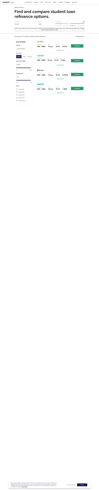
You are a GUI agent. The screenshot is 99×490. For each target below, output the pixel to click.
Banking (61, 2)
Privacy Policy (25, 486)
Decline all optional (71, 484)
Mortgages (67, 2)
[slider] (70, 23)
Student (55, 2)
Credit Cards (48, 2)
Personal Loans (28, 2)
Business (36, 2)
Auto (41, 2)
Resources (74, 2)
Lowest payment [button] (21, 48)
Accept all (82, 484)
